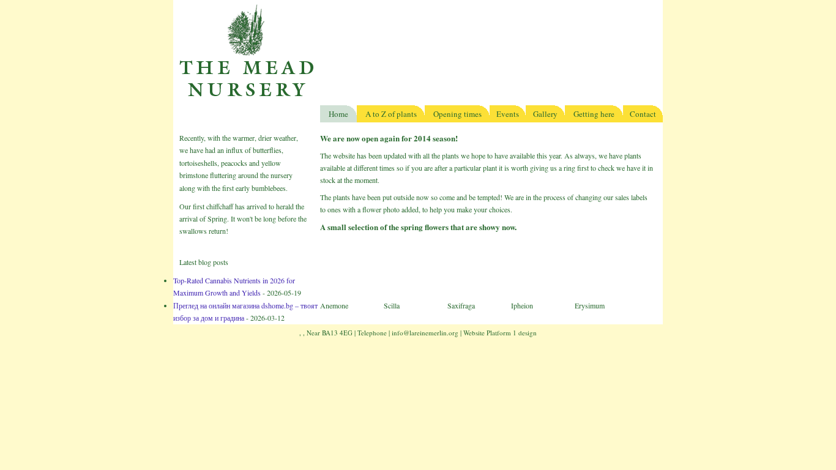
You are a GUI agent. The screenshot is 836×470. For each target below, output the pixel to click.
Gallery (545, 113)
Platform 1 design (512, 332)
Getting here (593, 113)
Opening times (457, 113)
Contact (643, 113)
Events (507, 113)
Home (338, 113)
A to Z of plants (391, 113)
